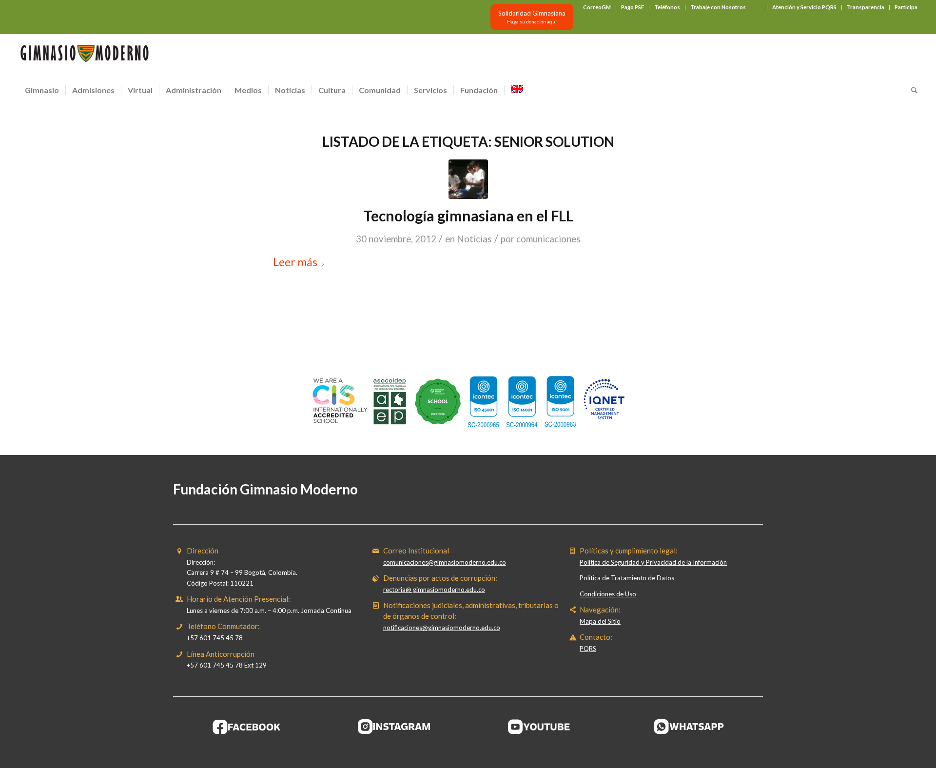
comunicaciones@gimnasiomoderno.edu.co (444, 562)
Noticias (474, 239)
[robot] (468, 179)
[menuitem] (597, 7)
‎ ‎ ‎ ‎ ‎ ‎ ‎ (759, 7)
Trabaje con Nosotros (718, 7)
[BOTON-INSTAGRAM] (394, 726)
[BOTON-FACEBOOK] (247, 726)
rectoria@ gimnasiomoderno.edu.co (434, 589)
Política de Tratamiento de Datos (627, 578)
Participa (906, 7)
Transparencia (865, 7)
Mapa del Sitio (600, 621)
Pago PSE (632, 7)
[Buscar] (911, 90)
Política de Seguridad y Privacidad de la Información (653, 562)
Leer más (295, 262)
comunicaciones (548, 239)
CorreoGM (597, 7)
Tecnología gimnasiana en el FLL (468, 215)
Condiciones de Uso (608, 594)
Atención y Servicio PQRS (804, 7)
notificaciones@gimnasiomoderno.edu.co (441, 627)
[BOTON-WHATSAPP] (689, 726)
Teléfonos (667, 7)
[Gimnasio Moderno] (84, 56)
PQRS (588, 648)
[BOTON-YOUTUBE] (541, 726)
